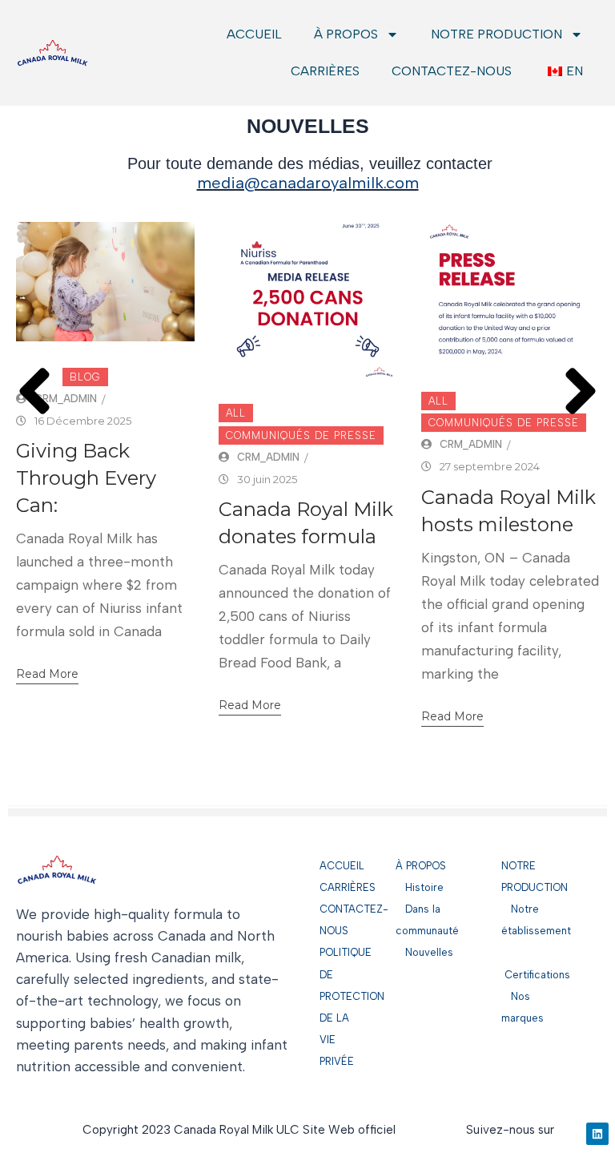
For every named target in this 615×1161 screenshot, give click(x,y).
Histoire (420, 887)
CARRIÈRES (325, 71)
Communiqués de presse (301, 435)
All (236, 413)
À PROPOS (346, 34)
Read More (47, 674)
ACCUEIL (254, 34)
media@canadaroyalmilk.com (308, 182)
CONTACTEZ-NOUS (452, 71)
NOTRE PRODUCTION (496, 34)
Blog (85, 377)
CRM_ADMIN (65, 399)
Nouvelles (424, 952)
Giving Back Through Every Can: (86, 478)
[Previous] (34, 372)
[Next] (580, 372)
